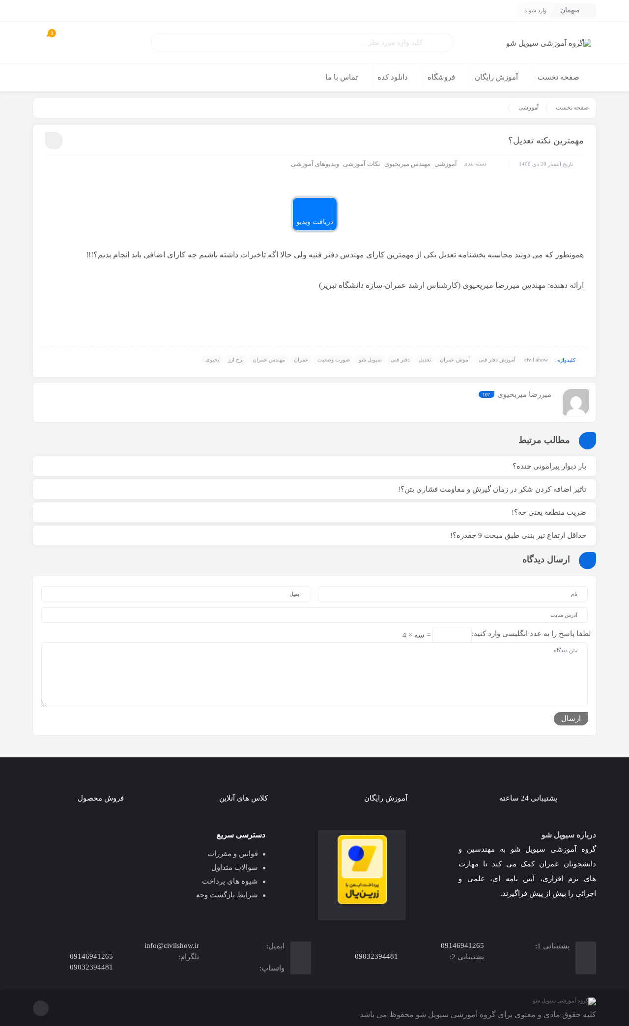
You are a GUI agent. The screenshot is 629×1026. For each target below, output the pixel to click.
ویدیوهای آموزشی (315, 163)
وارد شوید (535, 10)
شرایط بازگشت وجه (227, 895)
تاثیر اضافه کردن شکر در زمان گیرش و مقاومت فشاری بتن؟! (492, 489)
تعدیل (425, 359)
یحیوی (212, 359)
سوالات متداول (234, 867)
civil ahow (536, 359)
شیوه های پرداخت (230, 881)
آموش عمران (455, 359)
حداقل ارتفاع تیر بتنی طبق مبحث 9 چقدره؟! (518, 535)
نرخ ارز (236, 359)
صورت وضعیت (333, 359)
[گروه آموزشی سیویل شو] (548, 43)
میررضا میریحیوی (524, 394)
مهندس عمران (269, 359)
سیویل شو (370, 359)
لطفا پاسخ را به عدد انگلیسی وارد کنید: (531, 634)
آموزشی (528, 108)
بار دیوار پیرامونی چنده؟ (549, 466)
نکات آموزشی (361, 163)
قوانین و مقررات (232, 854)
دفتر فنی (400, 359)
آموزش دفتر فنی (497, 359)
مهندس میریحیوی (407, 163)
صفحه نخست (572, 108)
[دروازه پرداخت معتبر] (362, 870)
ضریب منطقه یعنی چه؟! (549, 512)
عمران (301, 359)
